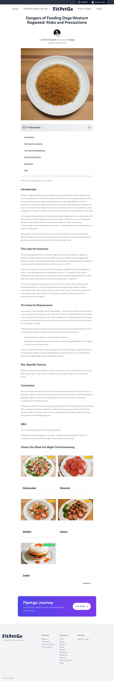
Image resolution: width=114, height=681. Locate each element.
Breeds (62, 650)
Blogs (61, 642)
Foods (61, 647)
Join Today (80, 606)
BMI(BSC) (84, 2)
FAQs (99, 8)
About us (45, 639)
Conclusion (28, 164)
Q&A (26, 170)
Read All (86, 583)
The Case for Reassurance (34, 150)
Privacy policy (46, 647)
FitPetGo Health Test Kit (36, 8)
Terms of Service (47, 644)
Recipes (62, 644)
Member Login (100, 2)
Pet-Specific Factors (32, 157)
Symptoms (63, 652)
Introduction (29, 137)
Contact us (45, 642)
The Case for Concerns (33, 144)
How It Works (84, 8)
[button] (57, 127)
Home (15, 8)
